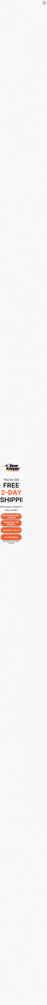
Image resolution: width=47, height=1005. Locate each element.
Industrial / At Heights (11, 523)
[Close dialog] (44, 2)
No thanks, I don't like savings (11, 542)
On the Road (11, 537)
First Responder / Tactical (11, 516)
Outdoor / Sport (11, 530)
